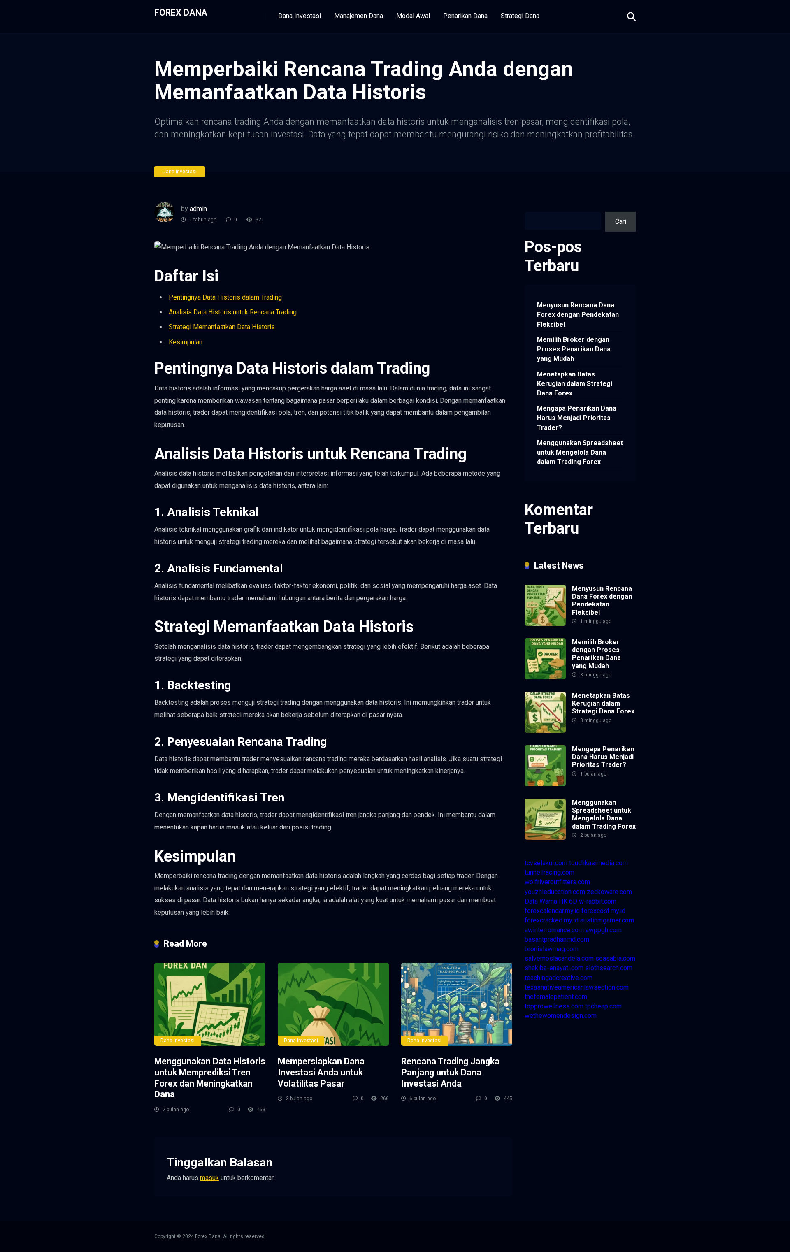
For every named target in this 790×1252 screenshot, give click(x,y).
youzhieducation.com (555, 892)
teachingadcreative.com (558, 978)
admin (198, 209)
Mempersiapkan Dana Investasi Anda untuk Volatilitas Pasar (321, 1072)
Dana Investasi (299, 16)
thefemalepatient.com (556, 997)
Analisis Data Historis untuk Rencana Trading (233, 312)
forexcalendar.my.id (552, 911)
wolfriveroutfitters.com (557, 882)
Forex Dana (180, 12)
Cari (530, 207)
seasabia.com (615, 958)
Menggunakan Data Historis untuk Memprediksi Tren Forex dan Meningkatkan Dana (209, 1077)
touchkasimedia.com (598, 863)
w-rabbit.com (597, 901)
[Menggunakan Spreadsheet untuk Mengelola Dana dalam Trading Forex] (545, 837)
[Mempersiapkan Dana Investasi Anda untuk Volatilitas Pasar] (333, 1004)
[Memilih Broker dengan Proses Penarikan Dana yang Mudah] (545, 677)
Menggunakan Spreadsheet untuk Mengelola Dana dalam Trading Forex (580, 452)
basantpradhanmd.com (557, 939)
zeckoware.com (609, 892)
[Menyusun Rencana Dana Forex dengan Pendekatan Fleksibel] (545, 623)
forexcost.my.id (603, 911)
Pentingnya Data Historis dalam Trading (225, 297)
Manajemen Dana (358, 16)
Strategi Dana (520, 16)
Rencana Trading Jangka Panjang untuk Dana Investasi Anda (450, 1072)
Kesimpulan (185, 342)
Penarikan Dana (465, 16)
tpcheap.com (603, 1006)
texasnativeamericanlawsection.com (577, 987)
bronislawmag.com (552, 949)
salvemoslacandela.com (559, 958)
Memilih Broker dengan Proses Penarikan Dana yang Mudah (574, 349)
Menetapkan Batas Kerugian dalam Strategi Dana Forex (574, 383)
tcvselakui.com (546, 863)
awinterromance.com (554, 930)
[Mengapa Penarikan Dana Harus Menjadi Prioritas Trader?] (545, 784)
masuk (209, 1178)
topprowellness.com (554, 1006)
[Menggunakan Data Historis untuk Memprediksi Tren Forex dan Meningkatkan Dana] (209, 1004)
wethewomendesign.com (561, 1016)
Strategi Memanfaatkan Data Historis (222, 327)
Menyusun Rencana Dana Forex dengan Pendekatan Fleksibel (578, 314)
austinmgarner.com (607, 920)
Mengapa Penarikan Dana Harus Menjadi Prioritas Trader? (576, 417)
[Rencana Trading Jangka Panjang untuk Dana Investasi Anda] (456, 1004)
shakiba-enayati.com (554, 968)
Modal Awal (413, 16)
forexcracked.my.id (552, 920)
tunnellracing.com (549, 872)
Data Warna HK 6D (551, 901)
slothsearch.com (608, 968)
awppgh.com (604, 930)
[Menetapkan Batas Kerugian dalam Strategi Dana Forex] (545, 730)
